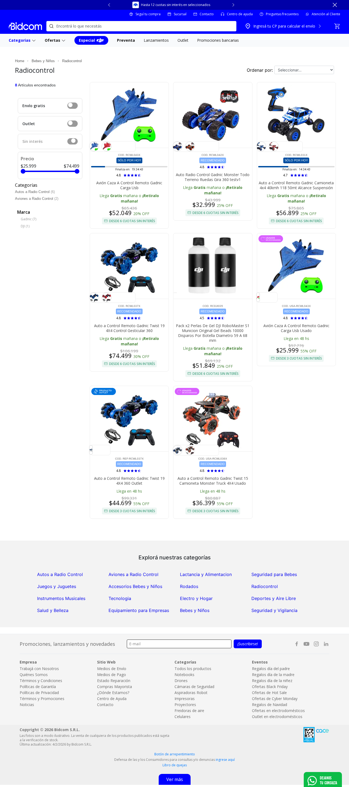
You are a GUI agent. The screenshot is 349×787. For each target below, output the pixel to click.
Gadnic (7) (28, 219)
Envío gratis (33, 105)
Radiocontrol (72, 61)
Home (19, 61)
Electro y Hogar (196, 598)
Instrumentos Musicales (61, 598)
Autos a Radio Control (33, 192)
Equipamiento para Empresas (139, 610)
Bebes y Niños (43, 61)
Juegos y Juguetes (56, 586)
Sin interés (32, 141)
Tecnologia (120, 598)
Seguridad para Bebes (274, 574)
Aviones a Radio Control (34, 199)
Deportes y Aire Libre (273, 598)
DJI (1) (25, 226)
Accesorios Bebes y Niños (135, 586)
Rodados (189, 586)
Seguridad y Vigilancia (274, 610)
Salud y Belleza (52, 610)
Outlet (28, 123)
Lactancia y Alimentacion (206, 574)
